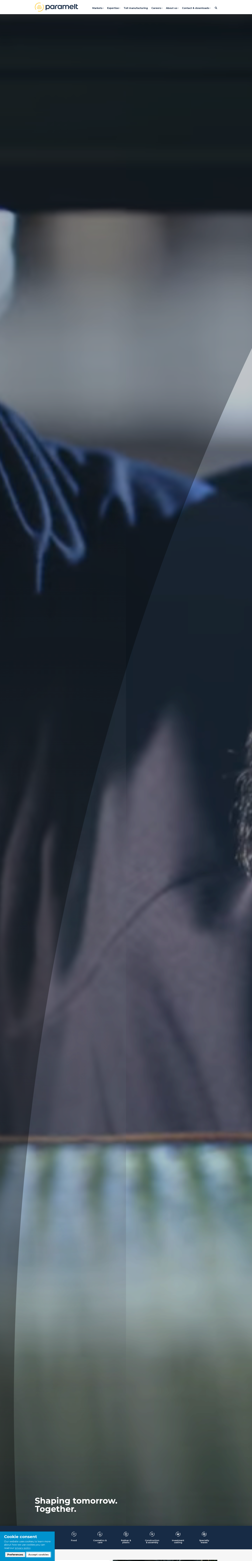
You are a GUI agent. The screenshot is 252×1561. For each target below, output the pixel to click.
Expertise (113, 8)
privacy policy (23, 1548)
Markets (97, 8)
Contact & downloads (195, 8)
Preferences (15, 1554)
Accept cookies (38, 1554)
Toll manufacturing (136, 8)
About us (171, 8)
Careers (156, 8)
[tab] (74, 1538)
